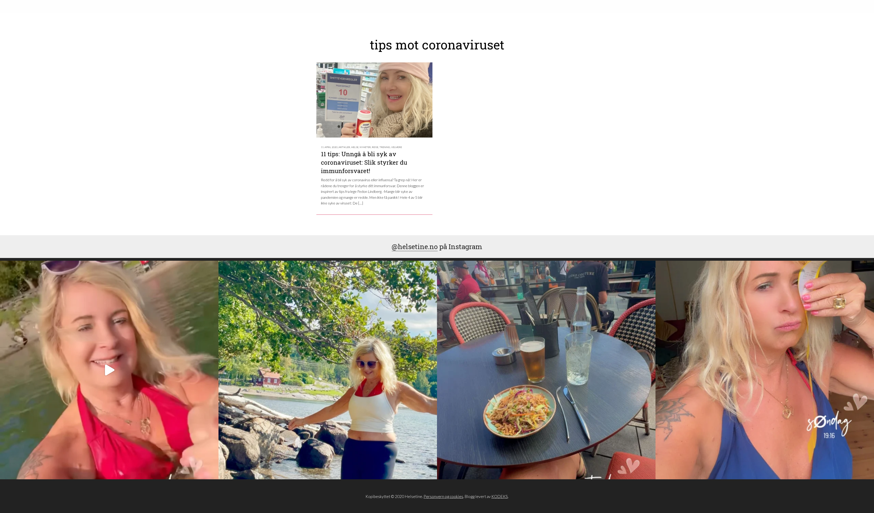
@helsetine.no (415, 246)
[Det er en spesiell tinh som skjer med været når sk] (109, 370)
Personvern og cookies (443, 496)
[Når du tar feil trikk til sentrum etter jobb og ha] (546, 370)
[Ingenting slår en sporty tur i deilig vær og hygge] (327, 370)
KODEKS (499, 496)
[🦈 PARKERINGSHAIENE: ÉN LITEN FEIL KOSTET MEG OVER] (765, 370)
